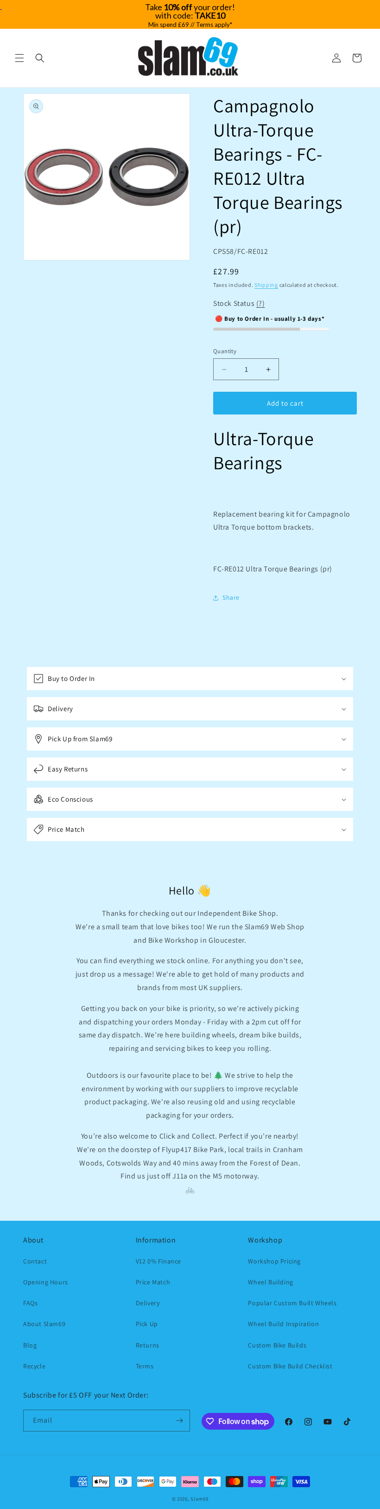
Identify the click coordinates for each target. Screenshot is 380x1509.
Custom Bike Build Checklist (290, 1366)
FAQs (30, 1303)
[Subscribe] (179, 1420)
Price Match (153, 1282)
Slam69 (199, 1499)
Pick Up (147, 1324)
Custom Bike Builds (277, 1345)
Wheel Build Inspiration (283, 1324)
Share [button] (231, 597)
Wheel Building (270, 1282)
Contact (35, 1261)
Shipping (266, 284)
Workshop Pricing (274, 1261)
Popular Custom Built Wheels (292, 1303)
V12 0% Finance (158, 1261)
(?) (260, 303)
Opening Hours (45, 1282)
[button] (19, 58)
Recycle (34, 1366)
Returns (147, 1345)
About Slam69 (44, 1324)
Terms (145, 1366)
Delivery (148, 1303)
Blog (30, 1345)
